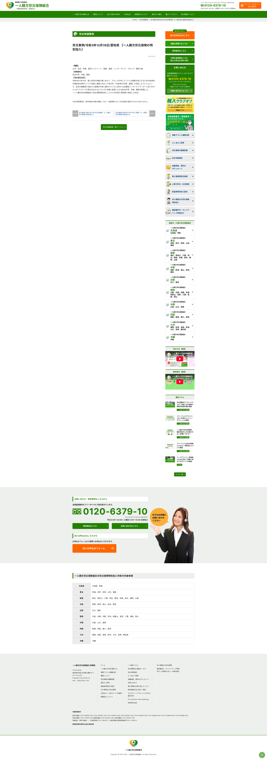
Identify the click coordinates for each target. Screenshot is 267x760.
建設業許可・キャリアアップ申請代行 (180, 211)
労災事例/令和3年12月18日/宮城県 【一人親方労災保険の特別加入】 (94, 113)
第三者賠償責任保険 (180, 176)
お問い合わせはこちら (129, 526)
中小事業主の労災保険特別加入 (180, 200)
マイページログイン (252, 5)
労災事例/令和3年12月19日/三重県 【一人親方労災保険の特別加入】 (133, 113)
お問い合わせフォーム (179, 91)
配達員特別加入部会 (180, 192)
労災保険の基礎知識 (180, 150)
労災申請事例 (177, 158)
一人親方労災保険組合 (133, 750)
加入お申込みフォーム (94, 548)
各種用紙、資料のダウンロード (179, 167)
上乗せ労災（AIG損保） (181, 184)
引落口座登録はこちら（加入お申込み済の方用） (179, 59)
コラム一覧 (179, 474)
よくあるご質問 (178, 143)
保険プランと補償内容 (180, 135)
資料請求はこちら (179, 51)
